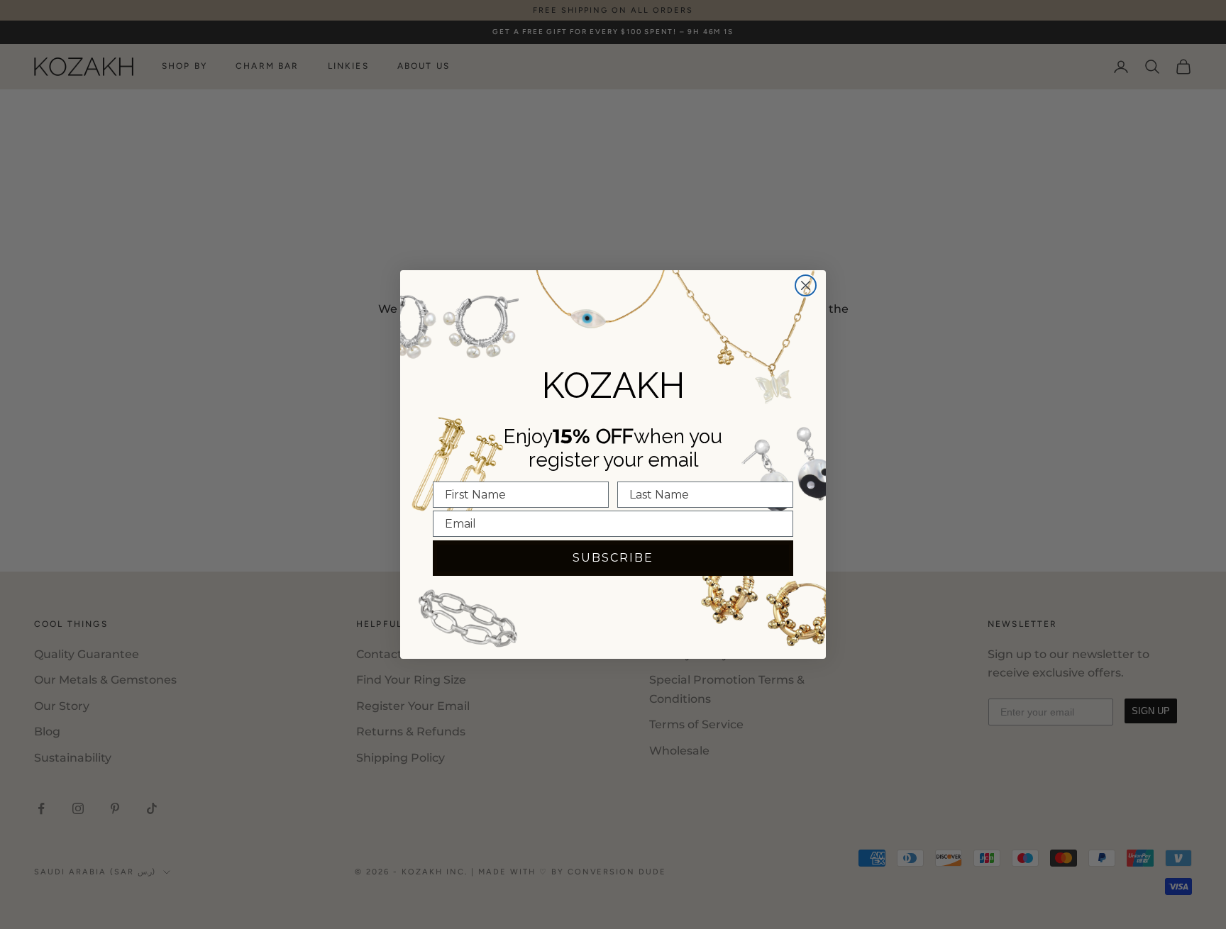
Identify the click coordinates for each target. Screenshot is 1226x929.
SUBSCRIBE (613, 557)
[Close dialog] (805, 285)
